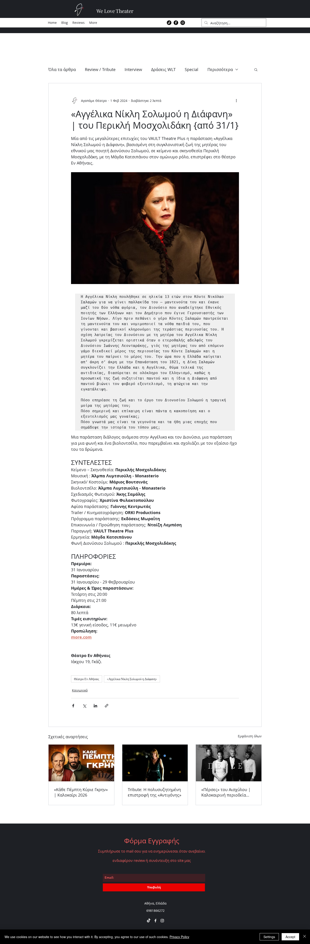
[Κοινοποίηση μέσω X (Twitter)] (84, 706)
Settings (269, 936)
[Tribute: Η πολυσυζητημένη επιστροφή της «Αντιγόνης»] (155, 763)
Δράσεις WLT (163, 69)
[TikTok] (169, 22)
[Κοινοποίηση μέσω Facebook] (73, 706)
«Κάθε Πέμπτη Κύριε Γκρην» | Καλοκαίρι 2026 (81, 792)
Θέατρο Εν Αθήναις (86, 679)
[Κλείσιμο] (304, 936)
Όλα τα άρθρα (62, 69)
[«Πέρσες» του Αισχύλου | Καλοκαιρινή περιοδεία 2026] (228, 763)
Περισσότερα (220, 69)
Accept (290, 936)
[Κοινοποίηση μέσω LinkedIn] (95, 706)
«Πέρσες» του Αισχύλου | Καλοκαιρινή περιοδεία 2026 (226, 792)
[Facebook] (176, 22)
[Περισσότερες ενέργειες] (236, 100)
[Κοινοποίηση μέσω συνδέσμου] (106, 706)
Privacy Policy (179, 936)
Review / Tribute (100, 69)
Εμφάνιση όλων (250, 736)
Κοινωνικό (80, 690)
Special (191, 69)
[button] (256, 69)
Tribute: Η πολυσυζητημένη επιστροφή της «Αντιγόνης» (154, 792)
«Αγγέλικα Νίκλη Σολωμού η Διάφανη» (132, 679)
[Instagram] (182, 22)
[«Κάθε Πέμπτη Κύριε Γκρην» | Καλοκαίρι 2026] (81, 763)
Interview (133, 69)
